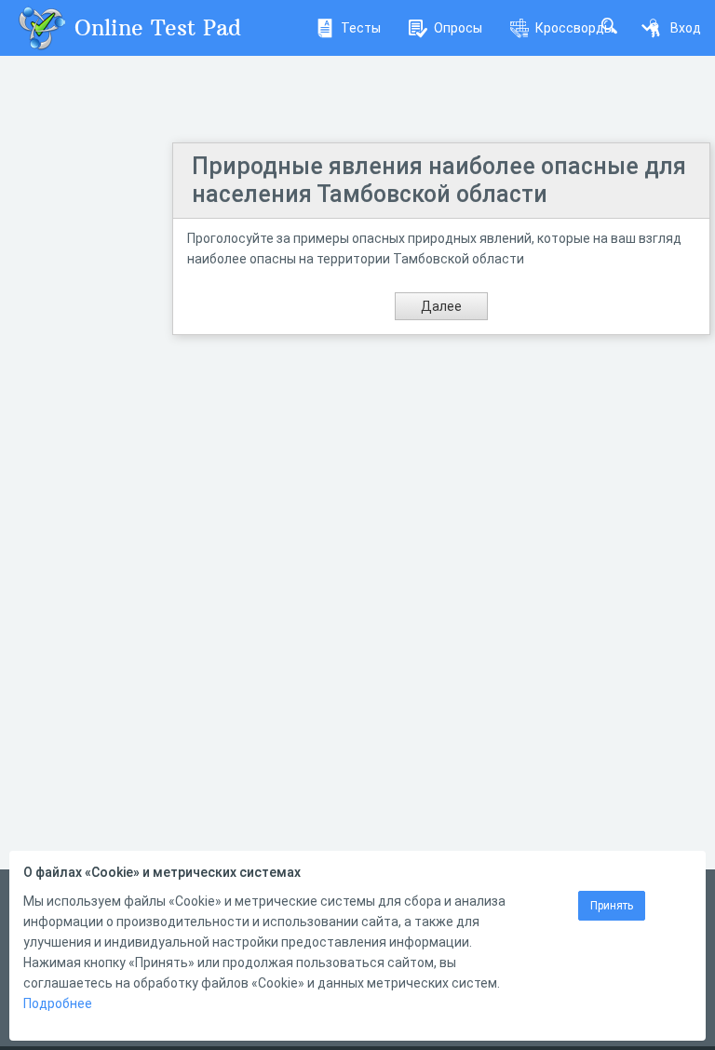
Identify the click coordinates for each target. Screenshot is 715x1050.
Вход (685, 27)
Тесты (361, 27)
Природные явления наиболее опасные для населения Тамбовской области (439, 180)
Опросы (458, 27)
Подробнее (57, 1003)
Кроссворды (574, 27)
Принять (611, 905)
